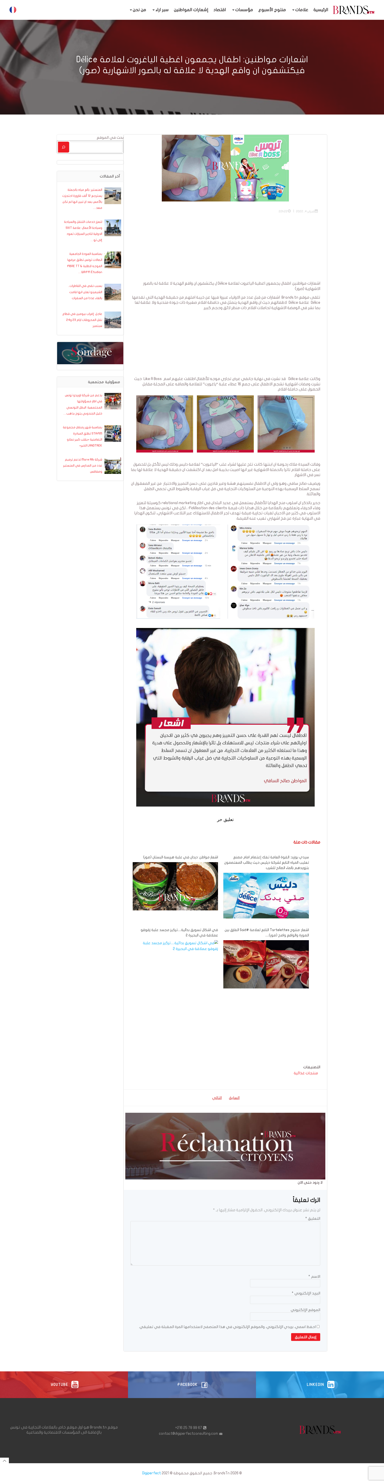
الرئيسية (321, 10)
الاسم (314, 1276)
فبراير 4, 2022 (305, 211)
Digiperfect (151, 1473)
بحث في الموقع (110, 137)
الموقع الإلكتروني (305, 1310)
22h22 (283, 211)
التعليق (312, 1218)
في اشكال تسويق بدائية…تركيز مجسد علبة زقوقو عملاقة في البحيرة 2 (179, 932)
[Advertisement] (225, 250)
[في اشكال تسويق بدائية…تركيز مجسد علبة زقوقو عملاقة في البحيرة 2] (175, 946)
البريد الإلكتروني (306, 1293)
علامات (301, 10)
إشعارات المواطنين (191, 10)
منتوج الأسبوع (272, 10)
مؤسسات (244, 10)
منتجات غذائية (306, 1073)
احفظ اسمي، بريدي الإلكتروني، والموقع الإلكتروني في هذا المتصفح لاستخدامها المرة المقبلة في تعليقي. (227, 1327)
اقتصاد (220, 10)
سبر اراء (162, 10)
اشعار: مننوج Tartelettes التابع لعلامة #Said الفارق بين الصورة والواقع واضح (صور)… (267, 932)
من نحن (139, 10)
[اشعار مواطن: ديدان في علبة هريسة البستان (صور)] (175, 886)
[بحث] (63, 147)
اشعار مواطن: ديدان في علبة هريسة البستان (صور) (180, 857)
